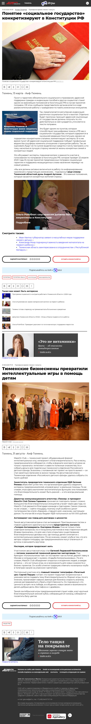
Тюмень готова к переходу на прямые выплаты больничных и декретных (39, 309)
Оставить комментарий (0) (71, 259)
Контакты (54, 672)
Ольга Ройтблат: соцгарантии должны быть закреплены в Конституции (44, 216)
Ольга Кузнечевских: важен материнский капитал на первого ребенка (38, 302)
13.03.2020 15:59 (7, 10)
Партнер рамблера (38, 715)
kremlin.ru (59, 81)
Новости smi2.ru (10, 358)
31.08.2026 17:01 (7, 365)
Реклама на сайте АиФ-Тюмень (29, 669)
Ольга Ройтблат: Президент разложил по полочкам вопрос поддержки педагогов (43, 324)
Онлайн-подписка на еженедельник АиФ (33, 672)
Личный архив (18, 442)
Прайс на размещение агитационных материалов (62, 669)
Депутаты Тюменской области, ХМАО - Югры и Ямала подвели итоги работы (40, 317)
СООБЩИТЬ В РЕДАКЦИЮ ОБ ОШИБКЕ (72, 672)
